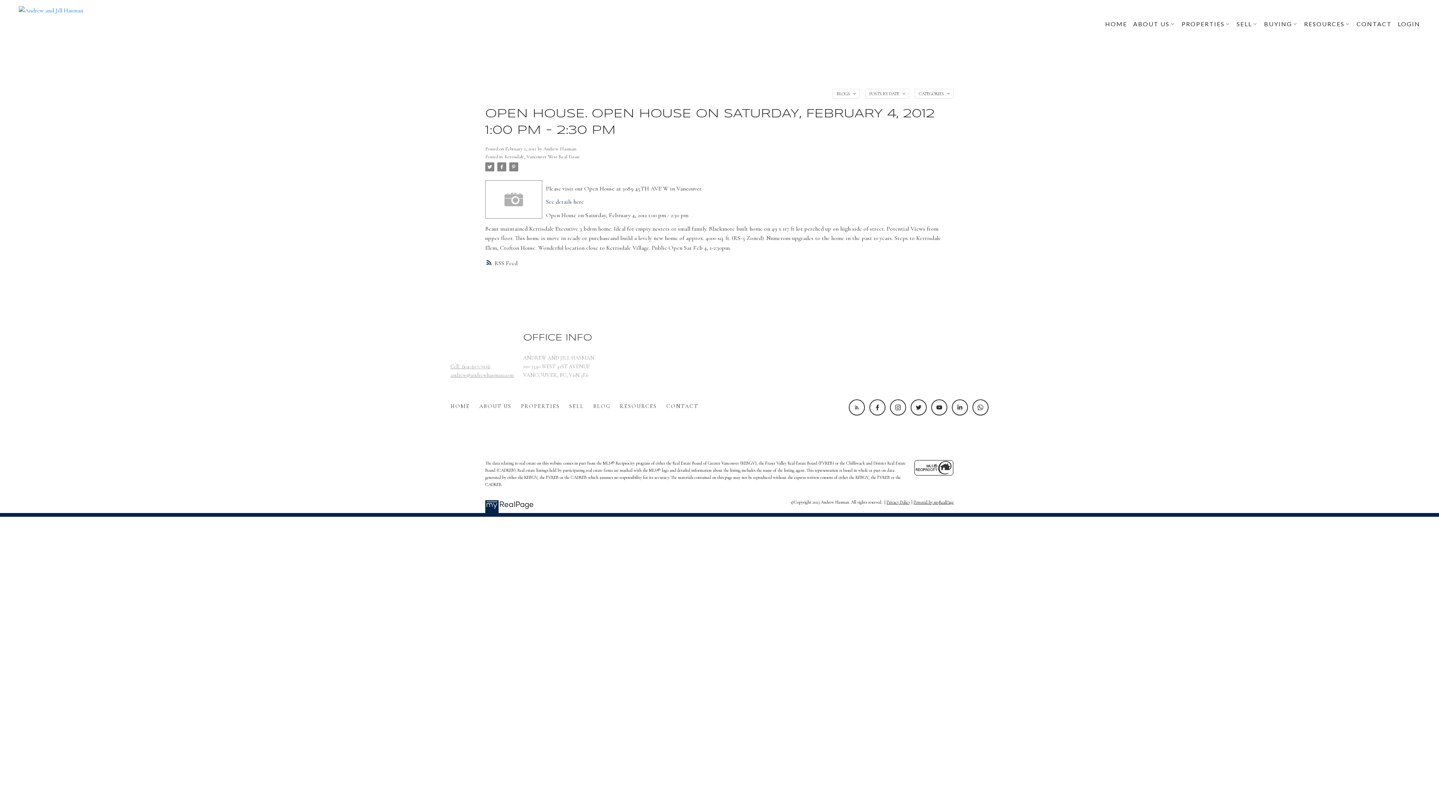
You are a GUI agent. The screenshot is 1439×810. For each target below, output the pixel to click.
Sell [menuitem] (1244, 23)
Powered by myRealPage (934, 502)
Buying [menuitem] (1278, 23)
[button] (857, 407)
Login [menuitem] (1409, 23)
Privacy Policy (898, 502)
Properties (540, 406)
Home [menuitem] (1116, 23)
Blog (601, 406)
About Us (495, 406)
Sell (576, 406)
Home (460, 406)
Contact (682, 406)
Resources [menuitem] (1324, 23)
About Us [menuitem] (1151, 23)
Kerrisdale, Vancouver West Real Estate (542, 157)
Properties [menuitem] (1203, 23)
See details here (565, 202)
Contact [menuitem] (1374, 23)
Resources (638, 406)
